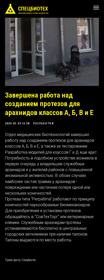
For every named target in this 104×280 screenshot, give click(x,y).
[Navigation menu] (96, 7)
